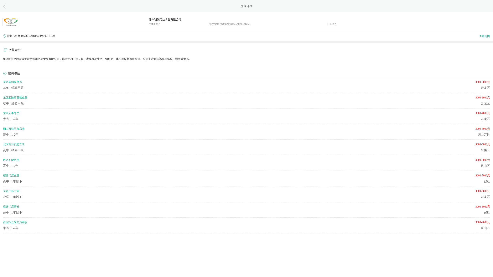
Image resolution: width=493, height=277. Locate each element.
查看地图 (484, 36)
